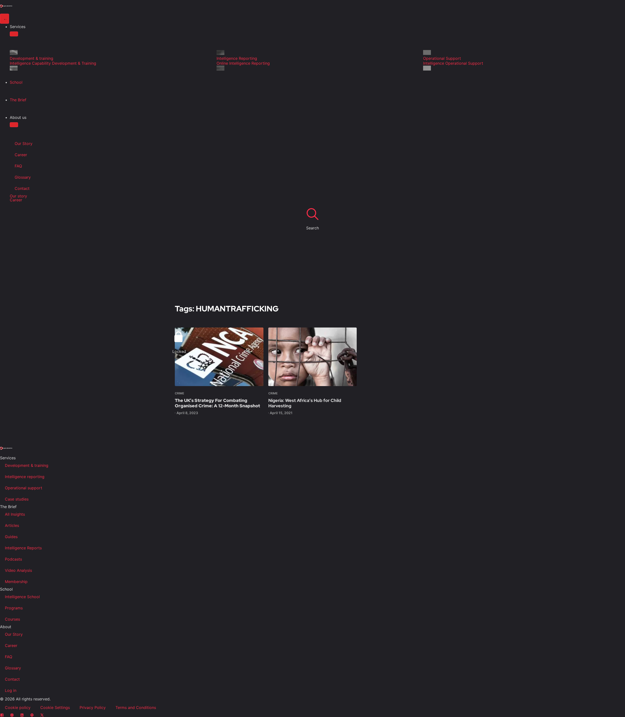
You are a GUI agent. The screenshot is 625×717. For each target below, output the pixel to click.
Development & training (26, 465)
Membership (16, 581)
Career (21, 154)
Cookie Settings (55, 707)
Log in (10, 690)
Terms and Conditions (135, 707)
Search (312, 227)
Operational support (23, 487)
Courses (12, 619)
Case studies (17, 499)
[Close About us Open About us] (14, 124)
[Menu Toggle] (4, 19)
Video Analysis (18, 570)
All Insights (15, 514)
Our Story (23, 143)
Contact (22, 188)
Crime (179, 393)
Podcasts (13, 559)
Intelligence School (22, 596)
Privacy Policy (93, 707)
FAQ (18, 166)
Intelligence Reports (23, 547)
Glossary (23, 177)
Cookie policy (18, 707)
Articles (12, 525)
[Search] (312, 214)
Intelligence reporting (24, 476)
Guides (11, 536)
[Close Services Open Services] (14, 33)
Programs (14, 607)
